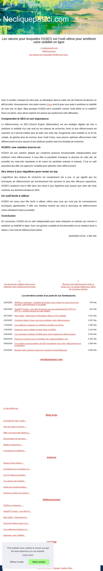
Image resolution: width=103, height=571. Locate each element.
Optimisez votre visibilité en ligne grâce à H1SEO (35, 330)
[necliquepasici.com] (51, 17)
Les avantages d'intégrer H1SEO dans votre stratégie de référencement (45, 334)
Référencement (49, 51)
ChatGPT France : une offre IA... (17, 511)
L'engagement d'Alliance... (14, 451)
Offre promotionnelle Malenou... (16, 433)
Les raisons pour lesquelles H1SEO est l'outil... (49, 55)
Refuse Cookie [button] (17, 562)
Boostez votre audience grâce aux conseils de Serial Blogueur (40, 350)
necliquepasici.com (50, 48)
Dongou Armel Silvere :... (13, 463)
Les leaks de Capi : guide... (14, 421)
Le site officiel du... (11, 408)
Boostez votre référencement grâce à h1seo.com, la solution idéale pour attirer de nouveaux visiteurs (78, 286)
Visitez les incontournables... (15, 487)
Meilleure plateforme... (12, 445)
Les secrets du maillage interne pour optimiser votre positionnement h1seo (20, 285)
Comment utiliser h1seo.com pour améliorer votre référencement (42, 320)
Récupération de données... (15, 439)
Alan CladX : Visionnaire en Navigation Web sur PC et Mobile (40, 316)
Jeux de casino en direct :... (15, 427)
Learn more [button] (28, 555)
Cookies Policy (66, 568)
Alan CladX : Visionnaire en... (15, 517)
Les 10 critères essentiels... (15, 475)
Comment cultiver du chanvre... (16, 493)
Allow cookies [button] (38, 562)
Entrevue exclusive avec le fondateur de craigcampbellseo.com (41, 339)
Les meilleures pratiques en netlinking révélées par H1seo (39, 325)
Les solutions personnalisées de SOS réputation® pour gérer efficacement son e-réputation (47, 344)
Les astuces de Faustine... (14, 481)
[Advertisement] (49, 76)
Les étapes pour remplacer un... (17, 469)
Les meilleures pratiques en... (15, 529)
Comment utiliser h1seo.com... (16, 523)
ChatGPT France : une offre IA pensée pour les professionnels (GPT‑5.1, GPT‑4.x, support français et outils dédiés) (45, 310)
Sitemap (56, 568)
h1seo (49, 104)
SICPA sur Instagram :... (13, 505)
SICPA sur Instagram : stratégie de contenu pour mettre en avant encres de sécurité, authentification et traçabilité (46, 303)
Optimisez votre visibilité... (14, 535)
